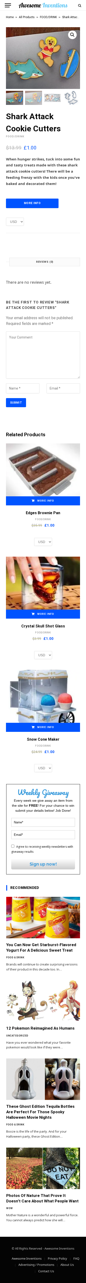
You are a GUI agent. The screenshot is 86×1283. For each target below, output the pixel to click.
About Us (67, 1264)
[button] (72, 35)
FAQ (76, 1258)
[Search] (79, 5)
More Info (32, 203)
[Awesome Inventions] (42, 5)
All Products (27, 17)
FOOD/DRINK (48, 17)
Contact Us (46, 1271)
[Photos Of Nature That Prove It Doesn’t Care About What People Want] (43, 1168)
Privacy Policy (57, 1258)
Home (10, 17)
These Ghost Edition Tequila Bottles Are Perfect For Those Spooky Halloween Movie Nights (40, 1112)
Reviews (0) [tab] (45, 261)
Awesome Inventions (27, 1258)
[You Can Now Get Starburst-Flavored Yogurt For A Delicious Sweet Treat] (43, 917)
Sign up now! (43, 864)
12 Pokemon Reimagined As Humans (40, 1028)
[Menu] (8, 5)
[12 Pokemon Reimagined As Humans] (43, 1001)
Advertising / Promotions (36, 1264)
